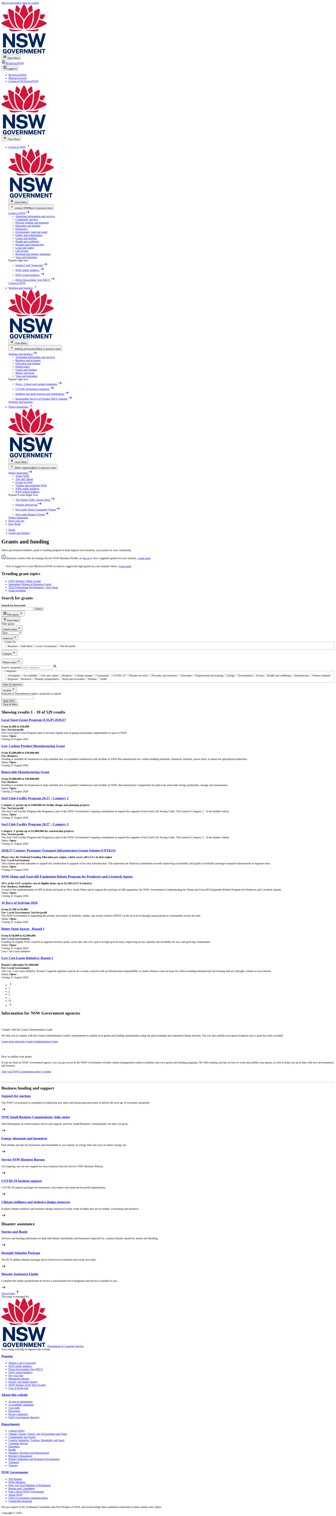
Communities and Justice (22, 1437)
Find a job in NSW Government (26, 1491)
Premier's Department (20, 1455)
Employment (22, 366)
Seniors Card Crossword (22, 1362)
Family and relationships (28, 235)
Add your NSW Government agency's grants (26, 1071)
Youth (103, 679)
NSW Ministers (17, 1482)
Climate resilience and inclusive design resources (35, 1202)
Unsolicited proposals (20, 1501)
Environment (245, 675)
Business (13, 646)
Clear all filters (10, 704)
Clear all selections (12, 684)
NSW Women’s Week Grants (24, 581)
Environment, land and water (31, 232)
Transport (13, 1462)
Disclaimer (14, 1411)
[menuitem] (17, 74)
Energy (231, 675)
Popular (7, 1356)
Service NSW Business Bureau (23, 1159)
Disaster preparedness (47, 679)
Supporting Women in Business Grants (29, 584)
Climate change (83, 675)
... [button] (9, 997)
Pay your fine (15, 1375)
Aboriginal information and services (35, 216)
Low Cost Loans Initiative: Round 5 (27, 958)
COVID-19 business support (21, 1181)
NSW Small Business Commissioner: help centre (35, 1117)
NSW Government (14, 1472)
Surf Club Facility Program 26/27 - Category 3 (35, 824)
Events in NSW (24, 482)
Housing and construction (29, 244)
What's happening (20, 472)
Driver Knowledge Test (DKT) (25, 1369)
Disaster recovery (138, 675)
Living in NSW (19, 213)
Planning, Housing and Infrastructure (28, 1452)
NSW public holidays (27, 488)
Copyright (14, 1407)
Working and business (22, 354)
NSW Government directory (24, 1417)
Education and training (27, 225)
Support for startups (16, 1096)
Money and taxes (24, 372)
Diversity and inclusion (164, 675)
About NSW (22, 476)
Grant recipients (17, 590)
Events (260, 675)
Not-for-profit (67, 646)
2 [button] (9, 991)
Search (38, 609)
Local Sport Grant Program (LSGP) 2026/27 (33, 720)
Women (92, 679)
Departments (10, 1424)
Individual (26, 646)
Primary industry (322, 675)
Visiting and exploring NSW (31, 485)
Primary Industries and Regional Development (33, 1459)
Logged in (12, 68)
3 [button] (9, 994)
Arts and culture (24, 479)
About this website (14, 1395)
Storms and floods (14, 1232)
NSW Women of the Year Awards (27, 1385)
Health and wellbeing (27, 241)
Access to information (20, 1401)
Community (102, 675)
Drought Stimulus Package (20, 1253)
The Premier (15, 1479)
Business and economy (28, 360)
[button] (10, 985)
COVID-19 (119, 675)
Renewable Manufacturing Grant (25, 772)
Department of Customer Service (65, 1346)
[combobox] (17, 697)
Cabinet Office (16, 1430)
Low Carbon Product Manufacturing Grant (33, 746)
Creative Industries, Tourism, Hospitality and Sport (36, 1440)
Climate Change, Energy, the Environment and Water (37, 1433)
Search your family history (23, 1381)
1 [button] (9, 988)
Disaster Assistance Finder (19, 1274)
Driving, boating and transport (32, 222)
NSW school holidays (27, 491)
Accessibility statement (21, 1404)
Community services (26, 219)
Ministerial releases (18, 1378)
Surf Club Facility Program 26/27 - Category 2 (35, 798)
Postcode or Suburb (12, 693)
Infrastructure (301, 675)
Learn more (144, 558)
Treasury (13, 1465)
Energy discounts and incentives (24, 1138)
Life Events (21, 250)
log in (86, 558)
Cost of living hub (18, 1388)
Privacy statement (18, 1414)
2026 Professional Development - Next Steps (33, 587)
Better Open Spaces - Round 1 (23, 929)
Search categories (11, 667)
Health (12, 1449)
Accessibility (30, 675)
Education (186, 675)
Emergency (21, 228)
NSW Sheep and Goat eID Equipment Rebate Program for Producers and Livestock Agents (67, 876)
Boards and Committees (21, 1488)
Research (26, 679)
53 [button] (9, 1000)
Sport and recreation (73, 679)
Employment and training (209, 675)
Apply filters (9, 701)
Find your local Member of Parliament (29, 1485)
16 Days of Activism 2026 (19, 903)
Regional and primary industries (33, 254)
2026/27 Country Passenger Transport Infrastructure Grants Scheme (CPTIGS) (58, 850)
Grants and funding (26, 238)
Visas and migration (26, 257)
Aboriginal (14, 675)
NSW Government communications (28, 1497)
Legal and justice (24, 247)
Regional (13, 679)
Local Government (46, 646)
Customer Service (18, 1443)
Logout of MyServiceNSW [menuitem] (23, 81)
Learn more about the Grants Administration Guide (29, 1041)
